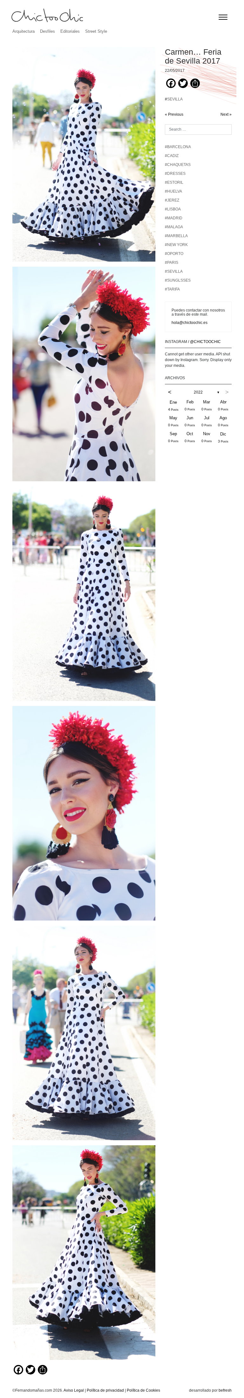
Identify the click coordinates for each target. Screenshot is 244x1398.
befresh (225, 1390)
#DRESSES (175, 173)
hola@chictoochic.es (189, 322)
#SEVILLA (174, 271)
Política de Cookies (143, 1390)
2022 (198, 392)
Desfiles (47, 31)
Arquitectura (23, 31)
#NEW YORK (176, 245)
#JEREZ (172, 200)
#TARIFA (172, 289)
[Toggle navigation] (223, 17)
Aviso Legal (74, 1390)
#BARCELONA (178, 147)
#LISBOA (173, 209)
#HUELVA (173, 191)
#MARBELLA (176, 236)
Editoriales (70, 31)
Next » (226, 114)
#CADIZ (172, 156)
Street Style (96, 31)
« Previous (174, 114)
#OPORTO (174, 253)
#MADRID (173, 218)
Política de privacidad (105, 1390)
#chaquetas (178, 164)
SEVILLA (175, 99)
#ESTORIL (174, 182)
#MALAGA (174, 227)
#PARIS (171, 262)
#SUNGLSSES (178, 280)
